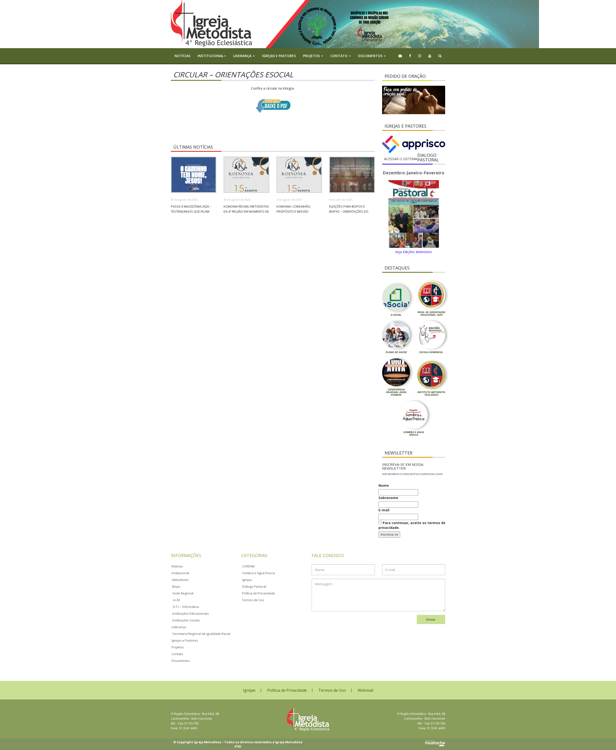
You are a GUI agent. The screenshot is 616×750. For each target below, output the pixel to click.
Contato (177, 654)
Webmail (365, 690)
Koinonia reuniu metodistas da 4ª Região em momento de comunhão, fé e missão (246, 211)
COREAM (248, 566)
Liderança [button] (242, 55)
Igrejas (247, 580)
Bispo (176, 586)
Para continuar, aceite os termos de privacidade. (412, 525)
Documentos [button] (370, 55)
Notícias (182, 55)
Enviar (431, 619)
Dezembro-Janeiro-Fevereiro (413, 173)
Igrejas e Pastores (279, 55)
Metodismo (180, 580)
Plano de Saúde (396, 352)
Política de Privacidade (258, 593)
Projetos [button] (312, 55)
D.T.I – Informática (186, 607)
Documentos (181, 660)
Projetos (178, 647)
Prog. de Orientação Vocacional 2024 (431, 313)
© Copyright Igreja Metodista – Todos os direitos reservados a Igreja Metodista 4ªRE (237, 744)
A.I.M (176, 600)
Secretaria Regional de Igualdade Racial (201, 634)
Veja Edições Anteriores (413, 252)
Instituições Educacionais (190, 613)
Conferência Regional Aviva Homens (396, 392)
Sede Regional (182, 593)
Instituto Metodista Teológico (431, 393)
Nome (384, 485)
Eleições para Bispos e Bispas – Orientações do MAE (348, 211)
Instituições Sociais (186, 620)
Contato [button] (339, 55)
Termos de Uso (253, 600)
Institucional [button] (211, 55)
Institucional (180, 573)
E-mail (384, 510)
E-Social (396, 314)
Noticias (177, 566)
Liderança (179, 627)
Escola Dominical (431, 352)
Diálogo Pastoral (254, 586)
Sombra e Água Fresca (413, 433)
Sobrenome (388, 497)
